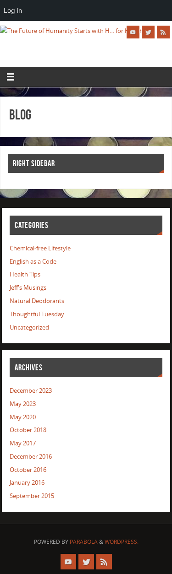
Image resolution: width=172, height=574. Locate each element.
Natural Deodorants (37, 301)
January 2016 (27, 483)
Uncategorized (29, 327)
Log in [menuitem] (13, 10)
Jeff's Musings (28, 288)
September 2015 (32, 496)
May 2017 (23, 443)
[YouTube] (133, 32)
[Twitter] (148, 32)
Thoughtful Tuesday (37, 314)
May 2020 (23, 417)
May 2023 (23, 404)
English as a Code (33, 261)
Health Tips (25, 274)
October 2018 (28, 430)
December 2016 (31, 456)
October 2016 (28, 470)
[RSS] (163, 32)
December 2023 (31, 391)
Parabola (84, 542)
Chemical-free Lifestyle (40, 248)
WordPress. (122, 542)
